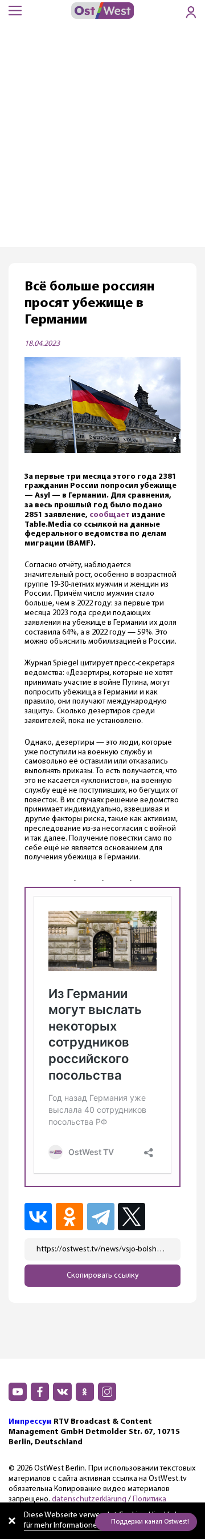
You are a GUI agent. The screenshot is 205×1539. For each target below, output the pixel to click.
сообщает (109, 515)
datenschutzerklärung (89, 1499)
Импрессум (30, 1421)
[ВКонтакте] (39, 1216)
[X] (133, 1216)
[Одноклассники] (70, 1216)
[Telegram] (101, 1216)
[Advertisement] (102, 138)
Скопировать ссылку (103, 1275)
